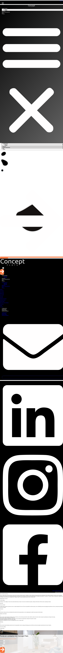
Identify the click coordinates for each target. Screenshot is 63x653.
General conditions (5, 310)
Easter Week (2, 301)
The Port (1, 297)
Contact (3, 13)
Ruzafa (1, 289)
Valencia (5, 276)
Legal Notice (4, 309)
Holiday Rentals (4, 275)
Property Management (6, 147)
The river (1, 296)
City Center (2, 292)
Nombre (1, 640)
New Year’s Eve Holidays (4, 302)
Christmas (2, 304)
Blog (2, 280)
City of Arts (2, 294)
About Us (3, 278)
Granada (5, 277)
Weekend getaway (3, 298)
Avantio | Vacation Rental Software (57, 590)
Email (1, 267)
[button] (31, 78)
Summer (1, 306)
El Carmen (2, 290)
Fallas (1, 305)
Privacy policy (4, 310)
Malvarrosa (2, 293)
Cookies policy (4, 308)
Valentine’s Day (2, 300)
